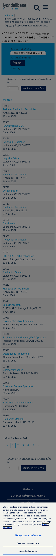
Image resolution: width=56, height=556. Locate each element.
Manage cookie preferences (28, 535)
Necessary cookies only (28, 543)
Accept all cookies (28, 551)
